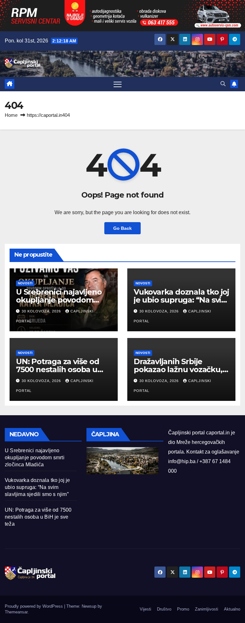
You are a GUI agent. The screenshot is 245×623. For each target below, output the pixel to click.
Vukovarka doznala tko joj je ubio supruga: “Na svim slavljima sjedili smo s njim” (37, 487)
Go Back (122, 228)
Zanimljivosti (206, 609)
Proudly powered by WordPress (34, 606)
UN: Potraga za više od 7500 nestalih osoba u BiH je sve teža (57, 369)
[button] (223, 83)
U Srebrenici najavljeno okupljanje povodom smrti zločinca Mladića (58, 299)
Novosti (25, 283)
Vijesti (145, 609)
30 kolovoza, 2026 (42, 311)
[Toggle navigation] (117, 84)
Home (11, 115)
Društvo (164, 609)
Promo (183, 609)
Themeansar (16, 612)
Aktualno (232, 609)
